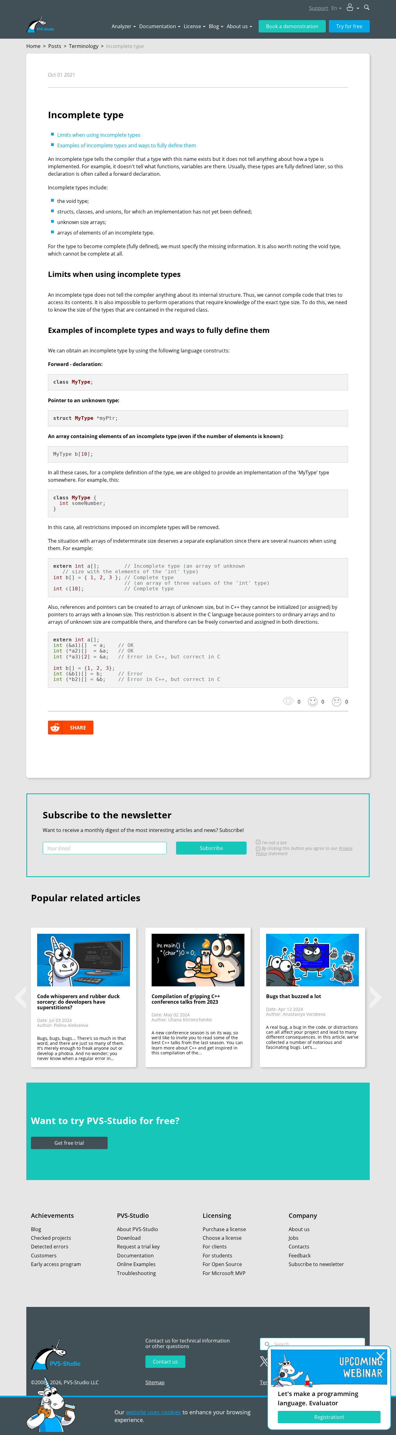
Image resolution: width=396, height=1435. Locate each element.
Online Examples (136, 1264)
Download (129, 1238)
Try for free (349, 26)
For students (217, 1255)
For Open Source (222, 1264)
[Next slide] (376, 997)
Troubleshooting (136, 1273)
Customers (44, 1255)
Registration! (329, 1417)
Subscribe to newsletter (316, 1264)
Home (33, 46)
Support (318, 8)
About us (237, 26)
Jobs (294, 1238)
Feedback (300, 1255)
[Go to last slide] (20, 997)
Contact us (165, 1361)
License (192, 26)
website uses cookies (153, 1412)
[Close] (380, 1356)
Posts (54, 46)
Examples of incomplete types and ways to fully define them (126, 145)
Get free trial (69, 1143)
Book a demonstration (292, 26)
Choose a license (222, 1238)
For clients (215, 1246)
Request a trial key (138, 1246)
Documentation (157, 26)
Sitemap (155, 1382)
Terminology (83, 46)
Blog (214, 26)
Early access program (56, 1264)
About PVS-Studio (137, 1229)
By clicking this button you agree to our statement (304, 850)
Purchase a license (224, 1229)
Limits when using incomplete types (98, 134)
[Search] (267, 1344)
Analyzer (121, 26)
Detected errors (49, 1246)
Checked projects (51, 1238)
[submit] (367, 8)
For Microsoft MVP (224, 1273)
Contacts (299, 1246)
